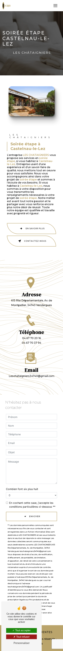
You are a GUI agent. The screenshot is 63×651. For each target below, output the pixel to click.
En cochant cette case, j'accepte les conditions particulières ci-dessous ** (32, 504)
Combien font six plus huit (22, 489)
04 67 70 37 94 (31, 342)
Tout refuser (23, 636)
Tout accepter (23, 630)
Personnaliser (22, 643)
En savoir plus (35, 228)
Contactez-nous (35, 241)
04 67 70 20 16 (31, 338)
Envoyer (34, 516)
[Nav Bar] (55, 6)
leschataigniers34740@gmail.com (31, 376)
